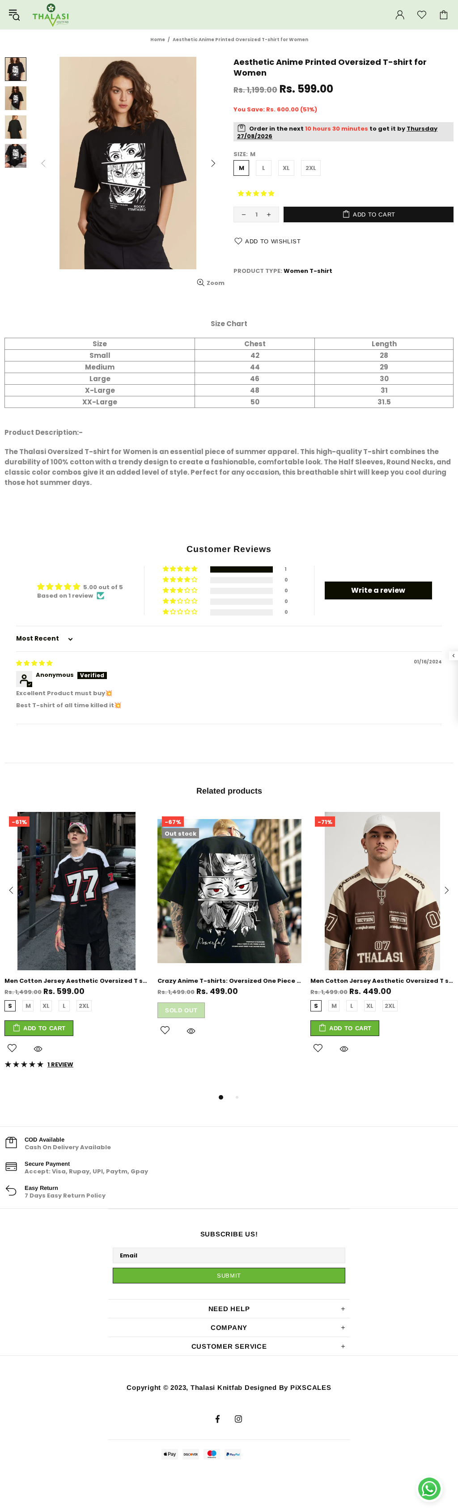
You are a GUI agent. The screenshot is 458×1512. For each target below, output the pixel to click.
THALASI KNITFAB (51, 14)
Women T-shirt (308, 271)
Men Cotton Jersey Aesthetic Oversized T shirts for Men (76, 981)
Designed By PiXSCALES (288, 1387)
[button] (256, 193)
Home (157, 39)
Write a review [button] (378, 590)
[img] (34, 663)
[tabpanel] (76, 947)
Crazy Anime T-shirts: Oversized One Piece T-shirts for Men (229, 981)
